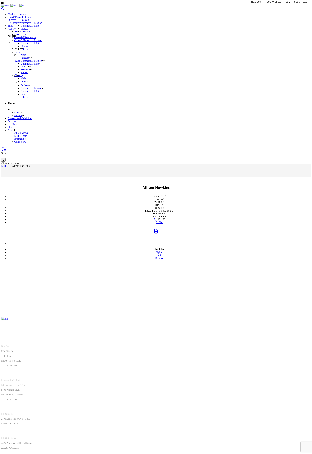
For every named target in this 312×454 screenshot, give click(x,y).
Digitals (159, 252)
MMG (4, 165)
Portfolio (159, 249)
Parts (159, 255)
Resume (159, 258)
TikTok (159, 222)
